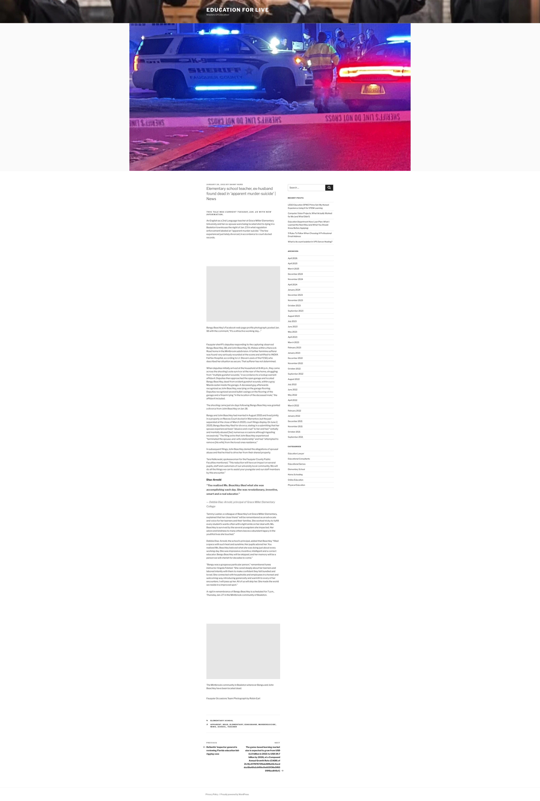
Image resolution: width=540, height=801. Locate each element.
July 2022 (292, 384)
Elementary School (221, 721)
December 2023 (295, 295)
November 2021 (295, 426)
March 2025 (293, 268)
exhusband (251, 724)
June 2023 (292, 326)
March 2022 (293, 405)
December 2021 (295, 421)
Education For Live (237, 10)
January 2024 (294, 290)
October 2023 (294, 305)
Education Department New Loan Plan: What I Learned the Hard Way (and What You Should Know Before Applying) (308, 224)
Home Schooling (295, 474)
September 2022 (295, 374)
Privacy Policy (212, 794)
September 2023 (295, 311)
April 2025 (292, 263)
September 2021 (295, 437)
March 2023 (293, 342)
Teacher (232, 727)
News (213, 727)
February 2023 (294, 347)
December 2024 (295, 274)
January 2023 (294, 353)
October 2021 (294, 432)
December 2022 (295, 358)
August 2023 (294, 316)
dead (225, 724)
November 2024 (295, 279)
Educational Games (296, 464)
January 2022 (294, 416)
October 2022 (294, 368)
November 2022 (295, 363)
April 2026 (292, 258)
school (222, 727)
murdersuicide (267, 724)
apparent (215, 724)
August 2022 (294, 379)
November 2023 (295, 300)
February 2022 (294, 410)
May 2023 (292, 332)
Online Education (295, 480)
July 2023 (292, 321)
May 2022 (292, 395)
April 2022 (292, 400)
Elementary (236, 724)
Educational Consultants (299, 459)
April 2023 (292, 337)
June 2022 (292, 389)
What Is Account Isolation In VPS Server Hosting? (310, 241)
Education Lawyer (296, 453)
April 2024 (292, 284)
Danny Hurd (236, 184)
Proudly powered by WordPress (234, 794)
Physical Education (296, 485)
